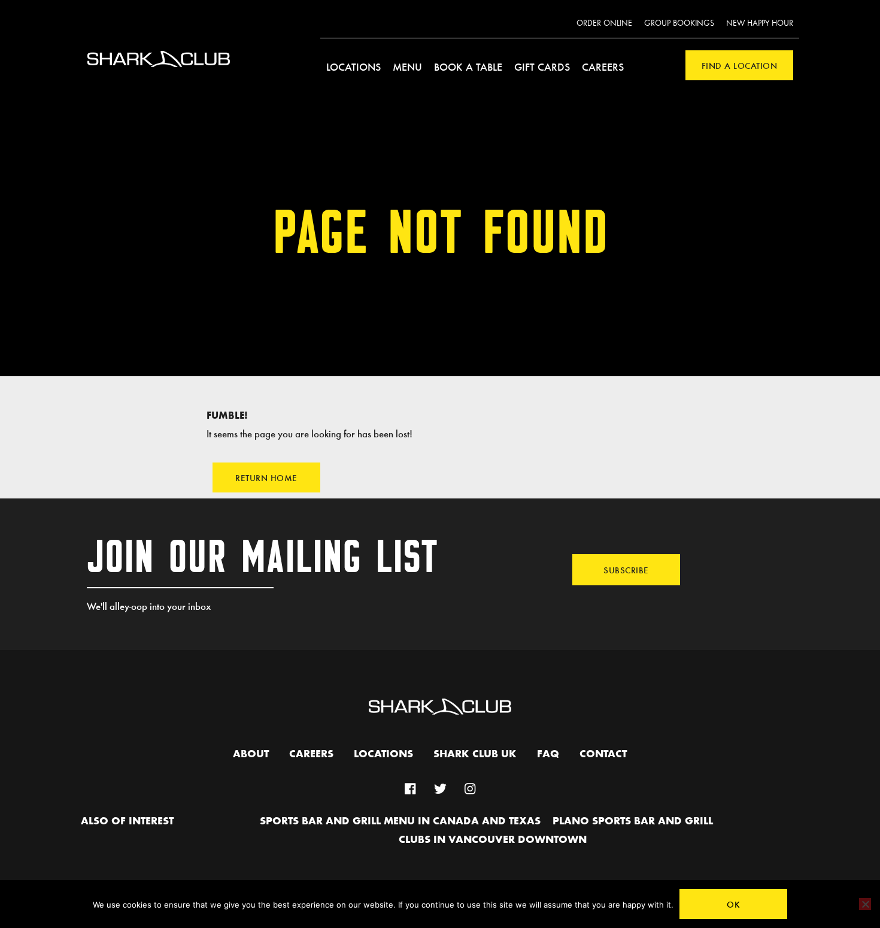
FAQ (548, 754)
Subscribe (626, 570)
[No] (865, 904)
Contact (603, 754)
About (251, 754)
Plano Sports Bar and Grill (633, 821)
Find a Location (740, 65)
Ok (733, 904)
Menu (407, 66)
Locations (353, 66)
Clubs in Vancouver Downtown (493, 840)
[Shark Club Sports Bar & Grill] (158, 74)
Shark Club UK (475, 754)
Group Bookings (679, 23)
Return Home (266, 477)
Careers (603, 66)
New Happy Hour (759, 23)
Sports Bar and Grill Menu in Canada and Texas (400, 821)
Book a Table (468, 66)
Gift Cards (542, 66)
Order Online (604, 23)
